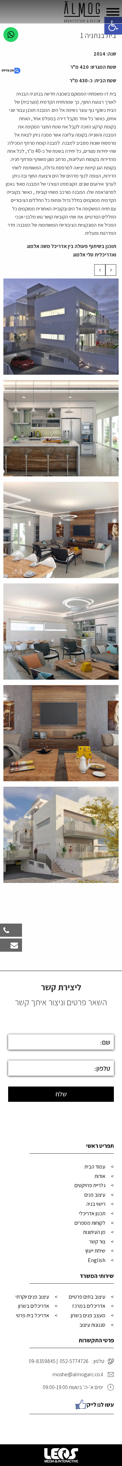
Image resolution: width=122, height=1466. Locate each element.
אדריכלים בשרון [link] (33, 1305)
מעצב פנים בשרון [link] (88, 1315)
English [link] (96, 1260)
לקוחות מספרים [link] (90, 1222)
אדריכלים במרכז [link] (88, 1305)
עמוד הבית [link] (94, 1166)
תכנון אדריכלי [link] (92, 1213)
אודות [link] (100, 1176)
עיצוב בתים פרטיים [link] (87, 1296)
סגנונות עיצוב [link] (92, 1324)
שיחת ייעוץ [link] (95, 1250)
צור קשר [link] (97, 1241)
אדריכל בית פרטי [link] (32, 1315)
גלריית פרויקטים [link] (90, 1185)
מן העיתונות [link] (94, 1232)
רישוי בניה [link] (95, 1203)
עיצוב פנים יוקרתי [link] (32, 1296)
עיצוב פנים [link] (94, 1194)
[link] (113, 26)
